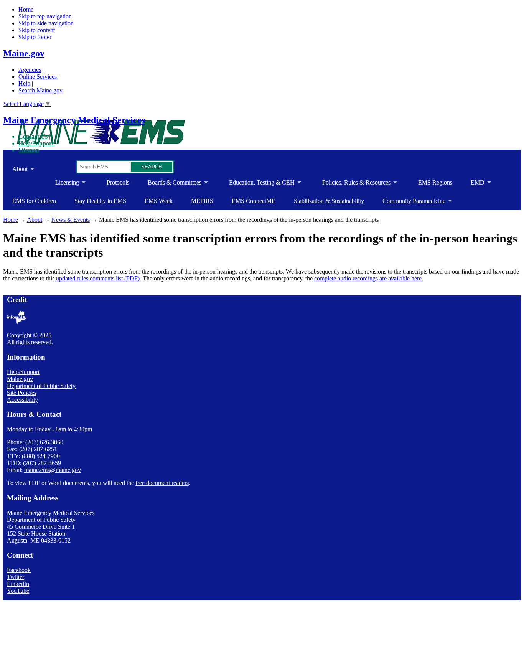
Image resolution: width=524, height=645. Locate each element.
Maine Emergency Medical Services (74, 120)
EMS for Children (34, 201)
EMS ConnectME (253, 201)
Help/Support (36, 143)
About (15, 172)
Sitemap (29, 150)
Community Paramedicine (409, 204)
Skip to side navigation (46, 23)
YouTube (18, 590)
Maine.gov (23, 53)
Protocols (118, 182)
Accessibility (22, 399)
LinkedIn (18, 584)
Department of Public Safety (41, 386)
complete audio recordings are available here (368, 278)
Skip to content (36, 30)
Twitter (15, 577)
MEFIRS (202, 201)
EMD (472, 185)
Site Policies (21, 392)
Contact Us (33, 136)
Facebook (19, 570)
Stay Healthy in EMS (100, 201)
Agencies (29, 69)
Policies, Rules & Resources (352, 185)
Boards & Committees (169, 185)
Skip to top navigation (45, 16)
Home (25, 9)
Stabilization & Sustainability (329, 201)
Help (24, 83)
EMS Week (159, 201)
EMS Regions (435, 182)
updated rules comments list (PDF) (98, 278)
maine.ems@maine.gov (52, 470)
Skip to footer (34, 37)
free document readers (162, 483)
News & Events (70, 219)
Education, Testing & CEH (257, 185)
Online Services (37, 76)
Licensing (62, 185)
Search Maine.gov (40, 90)
